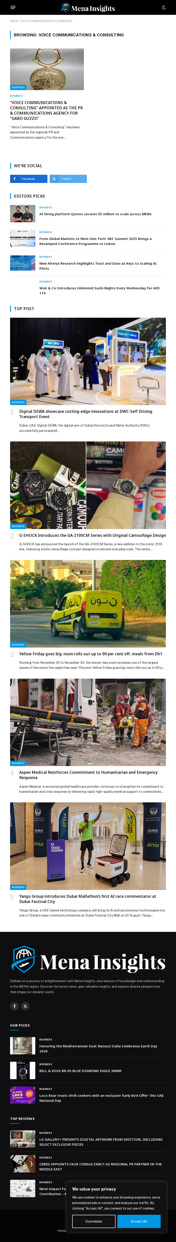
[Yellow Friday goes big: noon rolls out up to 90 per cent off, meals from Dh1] (88, 604)
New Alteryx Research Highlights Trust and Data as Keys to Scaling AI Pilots (98, 265)
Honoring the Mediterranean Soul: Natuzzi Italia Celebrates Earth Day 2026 (98, 1048)
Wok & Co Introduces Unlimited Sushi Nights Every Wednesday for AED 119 (99, 290)
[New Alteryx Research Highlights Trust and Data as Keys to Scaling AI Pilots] (22, 263)
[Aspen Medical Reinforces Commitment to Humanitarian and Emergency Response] (88, 722)
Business (18, 87)
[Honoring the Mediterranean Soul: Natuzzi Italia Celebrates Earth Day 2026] (22, 1045)
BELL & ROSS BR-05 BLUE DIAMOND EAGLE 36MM (80, 1070)
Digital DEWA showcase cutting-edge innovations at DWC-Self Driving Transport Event (85, 414)
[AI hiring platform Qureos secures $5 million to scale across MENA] (22, 213)
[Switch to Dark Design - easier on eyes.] (163, 7)
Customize (93, 1221)
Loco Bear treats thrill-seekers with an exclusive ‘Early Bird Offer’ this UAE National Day (101, 1097)
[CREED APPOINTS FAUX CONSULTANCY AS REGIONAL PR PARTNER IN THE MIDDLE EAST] (22, 1163)
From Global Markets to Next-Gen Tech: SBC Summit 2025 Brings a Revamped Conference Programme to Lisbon (95, 241)
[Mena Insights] (88, 7)
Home (14, 21)
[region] (116, 1207)
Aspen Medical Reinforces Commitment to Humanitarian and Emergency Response (88, 775)
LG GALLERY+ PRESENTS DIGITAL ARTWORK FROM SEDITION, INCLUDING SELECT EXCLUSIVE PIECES (100, 1141)
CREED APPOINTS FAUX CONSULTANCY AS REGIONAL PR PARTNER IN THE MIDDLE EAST (100, 1166)
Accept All (139, 1221)
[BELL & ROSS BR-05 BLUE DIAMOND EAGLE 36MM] (22, 1070)
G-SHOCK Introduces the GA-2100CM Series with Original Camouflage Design (92, 535)
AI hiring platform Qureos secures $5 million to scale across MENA (95, 214)
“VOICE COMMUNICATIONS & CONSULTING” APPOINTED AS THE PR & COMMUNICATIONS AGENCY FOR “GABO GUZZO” (46, 110)
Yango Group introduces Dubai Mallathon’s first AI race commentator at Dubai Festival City (87, 899)
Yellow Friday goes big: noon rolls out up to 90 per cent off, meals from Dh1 (90, 653)
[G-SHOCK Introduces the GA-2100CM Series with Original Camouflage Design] (88, 485)
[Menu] (13, 7)
